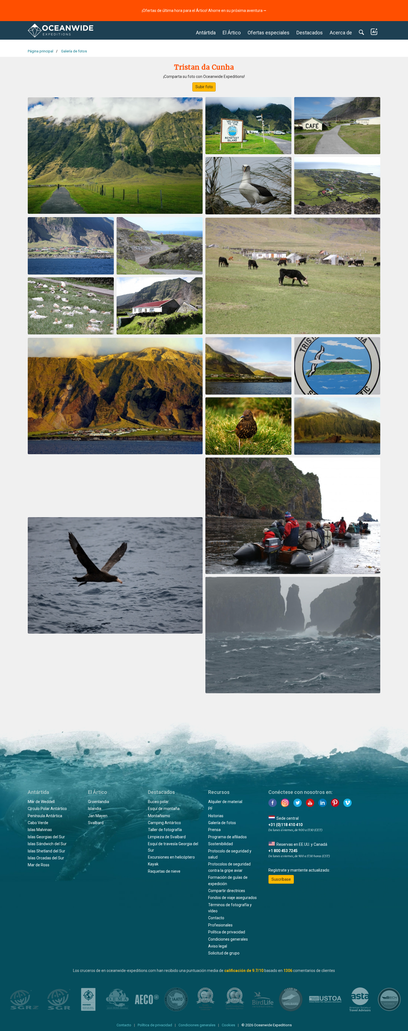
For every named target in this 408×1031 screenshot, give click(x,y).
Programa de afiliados (227, 837)
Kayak (153, 864)
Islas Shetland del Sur (46, 851)
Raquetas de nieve (164, 871)
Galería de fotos (222, 823)
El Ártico (232, 32)
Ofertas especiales (268, 32)
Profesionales (220, 925)
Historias (215, 816)
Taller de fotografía (165, 829)
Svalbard (96, 823)
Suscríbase (281, 879)
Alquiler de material (225, 801)
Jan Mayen (97, 816)
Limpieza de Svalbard (167, 837)
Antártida (206, 32)
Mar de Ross (38, 865)
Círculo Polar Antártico (47, 808)
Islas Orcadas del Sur (46, 858)
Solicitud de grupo (224, 953)
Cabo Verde (38, 823)
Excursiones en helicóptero (171, 857)
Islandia (94, 808)
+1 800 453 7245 (283, 851)
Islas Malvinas (40, 829)
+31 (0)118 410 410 (285, 824)
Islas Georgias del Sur (46, 837)
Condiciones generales (228, 939)
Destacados (309, 32)
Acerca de (341, 32)
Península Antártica (45, 816)
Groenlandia (98, 801)
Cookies (228, 1025)
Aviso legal (217, 946)
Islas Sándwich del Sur (47, 844)
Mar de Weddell (41, 801)
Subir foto (204, 87)
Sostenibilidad (220, 844)
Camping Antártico (164, 823)
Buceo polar (158, 801)
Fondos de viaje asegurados (232, 897)
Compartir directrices (226, 890)
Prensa (214, 829)
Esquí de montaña (164, 808)
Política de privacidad (226, 932)
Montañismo (159, 816)
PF (210, 808)
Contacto (216, 918)
